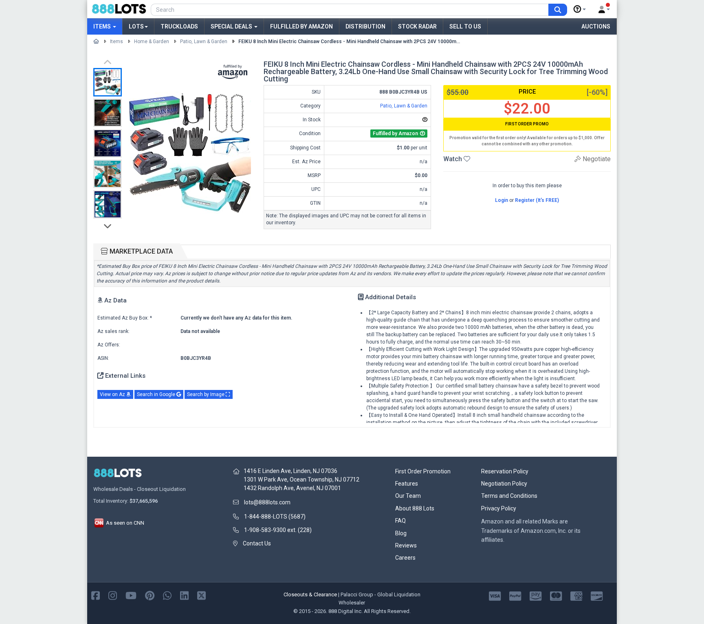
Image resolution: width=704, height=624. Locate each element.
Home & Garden (151, 41)
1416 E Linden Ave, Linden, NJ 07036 (290, 471)
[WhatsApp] (167, 595)
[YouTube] (130, 595)
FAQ (400, 520)
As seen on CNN (124, 523)
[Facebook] (95, 595)
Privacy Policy (498, 508)
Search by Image (206, 394)
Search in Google (156, 394)
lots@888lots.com (267, 502)
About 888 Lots (414, 508)
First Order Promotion (423, 471)
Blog (401, 533)
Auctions (595, 26)
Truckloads (179, 26)
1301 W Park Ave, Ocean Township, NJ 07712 (301, 479)
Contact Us (257, 543)
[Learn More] (580, 9)
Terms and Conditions (509, 496)
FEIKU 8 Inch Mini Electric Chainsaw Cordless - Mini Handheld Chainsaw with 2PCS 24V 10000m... (349, 41)
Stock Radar (417, 26)
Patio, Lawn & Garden (203, 41)
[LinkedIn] (184, 595)
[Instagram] (112, 595)
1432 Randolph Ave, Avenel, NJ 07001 (292, 488)
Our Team (408, 496)
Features (406, 483)
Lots (136, 26)
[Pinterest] (149, 595)
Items (102, 26)
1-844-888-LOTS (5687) (275, 516)
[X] (201, 595)
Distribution (365, 26)
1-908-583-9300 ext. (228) (278, 530)
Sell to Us (465, 26)
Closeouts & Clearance (310, 594)
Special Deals (232, 26)
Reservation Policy (504, 471)
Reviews (406, 545)
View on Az (113, 394)
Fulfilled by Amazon (301, 26)
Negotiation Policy (504, 483)
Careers (405, 557)
